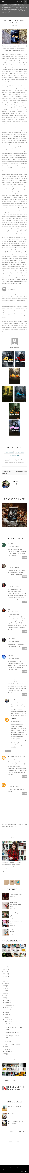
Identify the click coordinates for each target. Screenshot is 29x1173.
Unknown (15, 719)
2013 (4, 998)
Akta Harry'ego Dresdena (16, 460)
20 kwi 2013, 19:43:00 (13, 759)
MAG (22, 462)
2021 (4, 978)
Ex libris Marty (14, 565)
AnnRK (10, 544)
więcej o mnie (5, 871)
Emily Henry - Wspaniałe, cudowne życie (15, 914)
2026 (4, 966)
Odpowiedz (24, 557)
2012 (4, 1054)
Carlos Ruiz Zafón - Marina (12, 1044)
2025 (4, 969)
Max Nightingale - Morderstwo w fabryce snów (16, 904)
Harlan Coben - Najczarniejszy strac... (11, 524)
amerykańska (9, 462)
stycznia (7, 1051)
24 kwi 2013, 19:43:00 (13, 786)
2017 (4, 988)
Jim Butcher (5, 46)
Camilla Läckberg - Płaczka (14, 931)
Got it (19, 15)
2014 (4, 995)
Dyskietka (12, 784)
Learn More (12, 15)
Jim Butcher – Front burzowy (13, 1032)
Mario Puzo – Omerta (14, 1106)
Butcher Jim (16, 462)
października (8, 1005)
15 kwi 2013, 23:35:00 (13, 586)
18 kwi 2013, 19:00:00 (13, 611)
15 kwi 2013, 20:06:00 (13, 567)
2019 (4, 983)
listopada (7, 1002)
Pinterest (15, 455)
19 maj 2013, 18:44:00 (16, 721)
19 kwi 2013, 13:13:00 (13, 641)
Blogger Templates (6, 1169)
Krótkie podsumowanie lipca (16, 922)
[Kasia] (15, 481)
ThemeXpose (14, 1166)
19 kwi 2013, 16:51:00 (13, 658)
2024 (4, 971)
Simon (10, 609)
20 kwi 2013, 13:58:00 (13, 681)
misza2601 (12, 584)
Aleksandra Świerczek (16, 756)
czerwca (7, 1014)
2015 (4, 993)
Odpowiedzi (9, 696)
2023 (4, 974)
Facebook (9, 452)
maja (6, 1017)
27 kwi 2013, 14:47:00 (16, 702)
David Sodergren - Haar (16, 894)
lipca (6, 1012)
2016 (4, 990)
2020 (4, 981)
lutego (7, 1049)
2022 (4, 976)
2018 (4, 986)
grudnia (7, 1000)
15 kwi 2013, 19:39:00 (13, 546)
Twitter (21, 452)
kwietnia (7, 1019)
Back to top (22, 1171)
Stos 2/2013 (8, 1041)
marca (7, 1046)
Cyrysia (11, 655)
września (7, 1007)
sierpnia (7, 1010)
